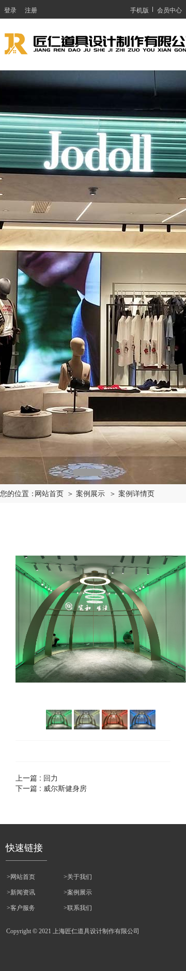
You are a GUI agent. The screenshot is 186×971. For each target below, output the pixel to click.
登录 (10, 9)
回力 (50, 777)
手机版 (139, 9)
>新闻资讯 (21, 892)
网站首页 (49, 494)
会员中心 (169, 9)
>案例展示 (78, 892)
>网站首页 (21, 876)
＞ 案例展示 (86, 494)
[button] (87, 472)
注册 (31, 9)
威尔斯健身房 (65, 788)
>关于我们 (78, 876)
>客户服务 (21, 908)
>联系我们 (78, 908)
